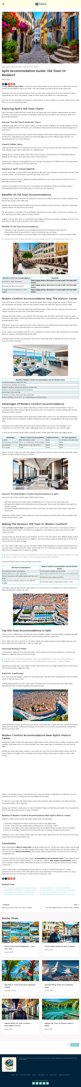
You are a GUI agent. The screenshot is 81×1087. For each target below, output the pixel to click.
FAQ (47, 1075)
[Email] (14, 84)
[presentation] (20, 932)
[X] (6, 84)
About (17, 1075)
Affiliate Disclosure (25, 1075)
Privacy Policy (53, 1075)
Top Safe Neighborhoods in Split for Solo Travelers (62, 906)
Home (13, 1075)
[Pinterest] (8, 84)
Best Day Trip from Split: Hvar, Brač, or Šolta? (17, 906)
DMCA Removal (41, 1075)
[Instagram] (40, 1083)
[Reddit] (11, 84)
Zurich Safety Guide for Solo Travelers (60, 946)
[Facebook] (3, 84)
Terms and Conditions (64, 1075)
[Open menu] (3, 3)
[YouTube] (37, 1083)
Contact (34, 1075)
